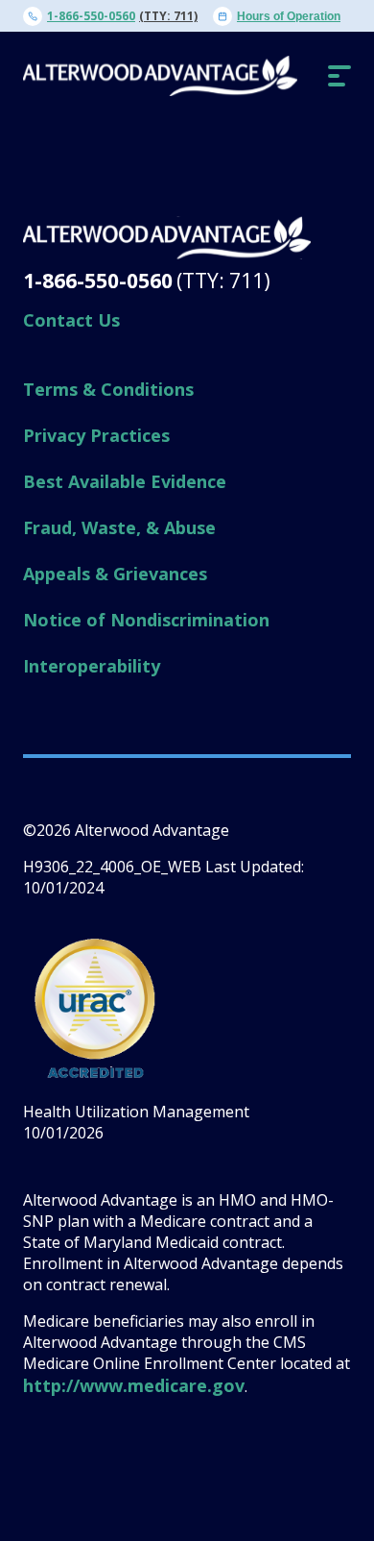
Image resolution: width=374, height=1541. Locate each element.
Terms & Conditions (108, 389)
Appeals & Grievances (115, 573)
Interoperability (91, 665)
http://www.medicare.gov (134, 1385)
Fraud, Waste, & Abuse (119, 527)
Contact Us (71, 319)
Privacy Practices (96, 435)
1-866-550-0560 (91, 16)
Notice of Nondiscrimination (146, 619)
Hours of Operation (288, 16)
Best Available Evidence (124, 481)
